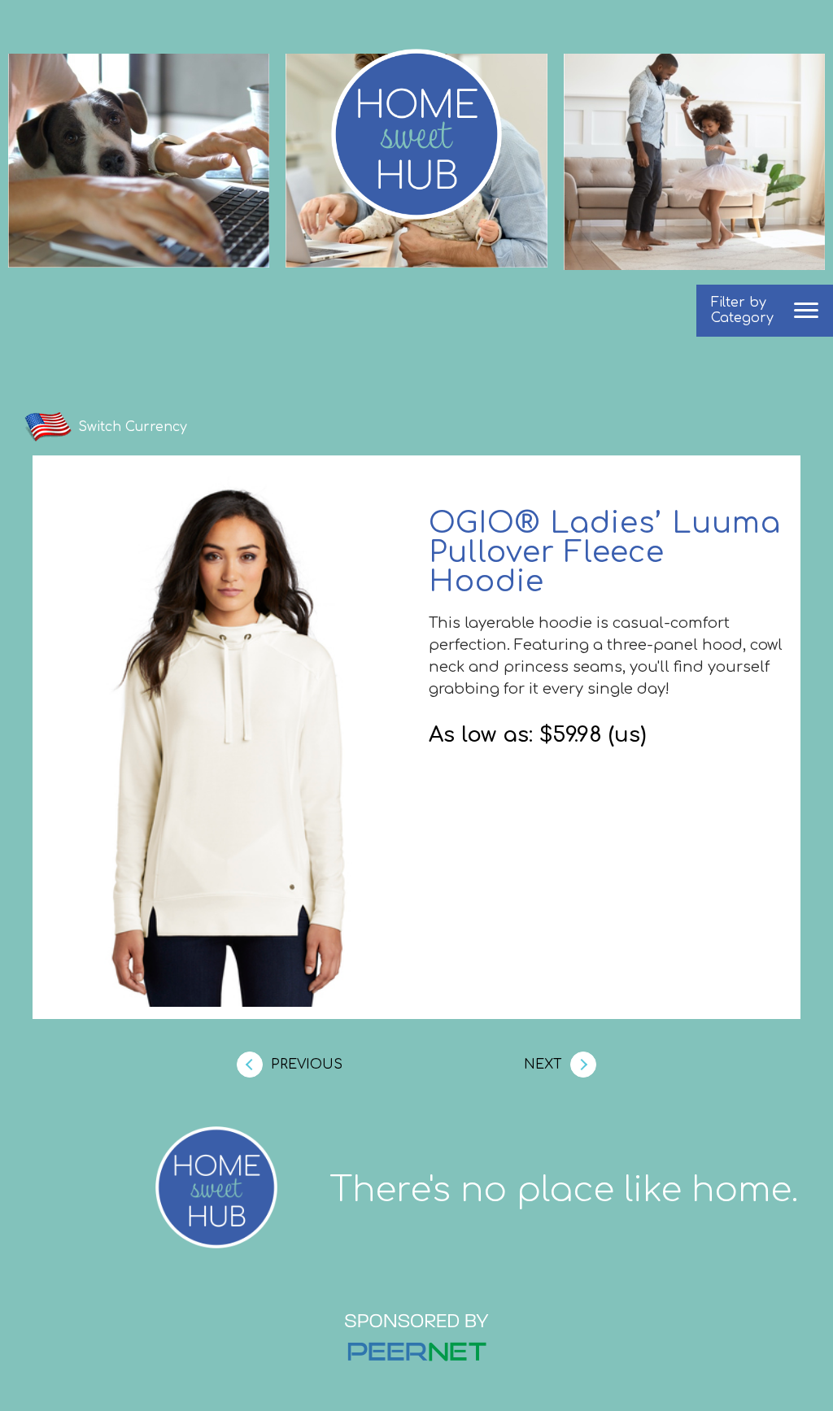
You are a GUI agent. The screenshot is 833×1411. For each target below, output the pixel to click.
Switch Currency (132, 427)
